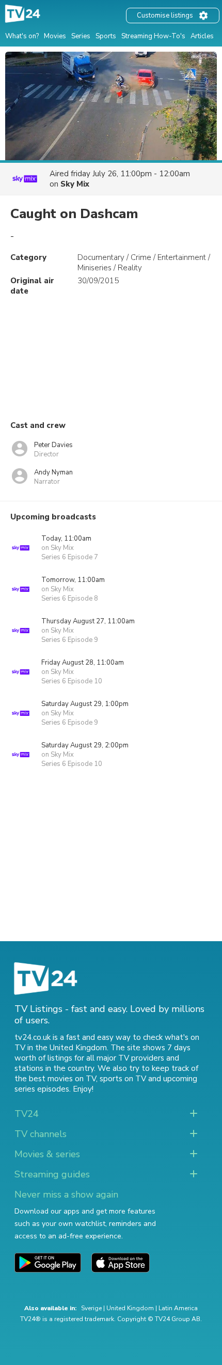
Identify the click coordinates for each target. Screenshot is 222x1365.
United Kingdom (130, 1308)
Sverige (91, 1308)
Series (80, 36)
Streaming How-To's (153, 36)
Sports (106, 36)
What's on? (22, 36)
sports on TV (123, 1078)
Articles (202, 36)
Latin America (178, 1308)
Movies (55, 36)
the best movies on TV (55, 1078)
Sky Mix (74, 184)
